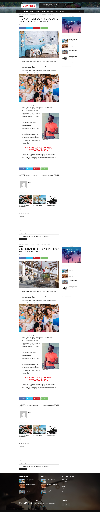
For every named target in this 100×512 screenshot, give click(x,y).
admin (29, 182)
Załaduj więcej (71, 62)
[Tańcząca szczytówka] (53, 199)
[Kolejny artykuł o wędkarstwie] (39, 199)
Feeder (25, 11)
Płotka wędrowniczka (73, 50)
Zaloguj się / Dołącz (32, 0)
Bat (19, 203)
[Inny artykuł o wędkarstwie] (65, 46)
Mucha (43, 11)
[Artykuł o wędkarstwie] (65, 41)
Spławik (38, 11)
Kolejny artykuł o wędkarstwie (38, 205)
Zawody (57, 11)
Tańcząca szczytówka (51, 205)
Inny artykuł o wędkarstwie (73, 44)
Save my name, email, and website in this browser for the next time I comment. (35, 236)
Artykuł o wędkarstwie (73, 39)
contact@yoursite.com (43, 506)
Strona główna (21, 14)
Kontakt (79, 510)
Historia (62, 11)
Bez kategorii (27, 14)
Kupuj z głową (50, 11)
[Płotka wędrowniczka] (65, 52)
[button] (79, 11)
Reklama (72, 510)
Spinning (31, 11)
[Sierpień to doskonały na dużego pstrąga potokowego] (25, 199)
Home (21, 11)
